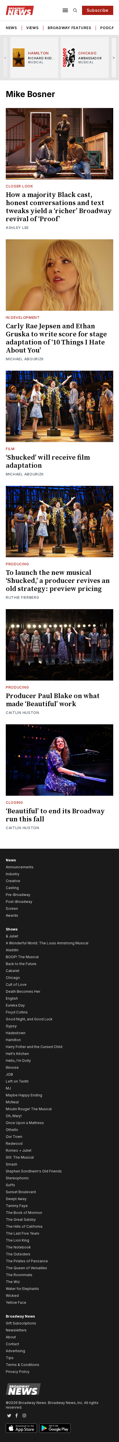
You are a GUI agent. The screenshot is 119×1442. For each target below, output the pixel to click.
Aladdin (12, 950)
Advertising (15, 1351)
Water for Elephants (22, 1288)
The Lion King (17, 1240)
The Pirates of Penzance (27, 1261)
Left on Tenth (17, 1081)
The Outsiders (18, 1254)
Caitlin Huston (22, 712)
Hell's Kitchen (17, 1053)
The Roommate (19, 1275)
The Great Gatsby (21, 1219)
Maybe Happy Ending (24, 1095)
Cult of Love (16, 984)
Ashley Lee (17, 228)
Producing (17, 564)
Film (10, 449)
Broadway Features (69, 28)
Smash (11, 1164)
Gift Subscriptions (21, 1323)
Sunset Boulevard (21, 1192)
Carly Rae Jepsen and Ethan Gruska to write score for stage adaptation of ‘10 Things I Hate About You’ (56, 338)
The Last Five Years (22, 1233)
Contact (12, 1344)
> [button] (114, 57)
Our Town (14, 1136)
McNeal (12, 1102)
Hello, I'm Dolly (18, 1060)
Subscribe (98, 10)
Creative (13, 881)
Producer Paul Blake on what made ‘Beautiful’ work (53, 700)
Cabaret (12, 971)
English (12, 998)
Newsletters (16, 1330)
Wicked (12, 1295)
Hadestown (15, 1033)
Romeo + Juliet (18, 1150)
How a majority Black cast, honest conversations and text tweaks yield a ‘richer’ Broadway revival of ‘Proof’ (59, 207)
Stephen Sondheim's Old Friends (34, 1171)
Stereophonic (17, 1178)
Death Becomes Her (23, 991)
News (11, 28)
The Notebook (18, 1247)
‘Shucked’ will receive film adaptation (48, 461)
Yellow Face (16, 1302)
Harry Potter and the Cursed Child (34, 1047)
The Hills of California (24, 1226)
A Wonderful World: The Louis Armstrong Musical (47, 943)
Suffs (10, 1185)
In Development (23, 317)
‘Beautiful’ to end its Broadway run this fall (55, 815)
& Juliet (12, 936)
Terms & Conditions (22, 1365)
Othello (12, 1130)
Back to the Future (21, 964)
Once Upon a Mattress (25, 1123)
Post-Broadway (19, 901)
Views (32, 28)
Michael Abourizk (25, 359)
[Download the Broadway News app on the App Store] (21, 1428)
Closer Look (19, 186)
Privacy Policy (17, 1371)
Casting (12, 888)
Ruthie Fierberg (22, 597)
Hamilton (13, 1040)
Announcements (20, 867)
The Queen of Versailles (26, 1268)
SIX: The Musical (20, 1157)
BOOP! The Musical (22, 957)
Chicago (13, 977)
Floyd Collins (17, 1012)
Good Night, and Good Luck (29, 1019)
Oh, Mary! (14, 1116)
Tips (10, 1358)
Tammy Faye (17, 1206)
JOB (9, 1074)
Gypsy (11, 1026)
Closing (14, 802)
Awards (12, 915)
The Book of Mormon (24, 1212)
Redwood (14, 1143)
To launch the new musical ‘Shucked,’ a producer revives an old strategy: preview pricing (58, 581)
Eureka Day (15, 1005)
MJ (8, 1088)
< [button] (5, 57)
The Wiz (13, 1282)
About (11, 1337)
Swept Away (16, 1199)
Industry (12, 874)
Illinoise (12, 1067)
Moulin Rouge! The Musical (29, 1109)
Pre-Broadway (18, 895)
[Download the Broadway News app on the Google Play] (54, 1428)
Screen (12, 908)
